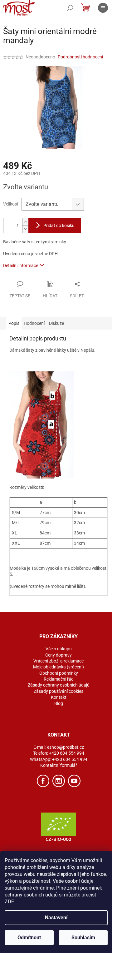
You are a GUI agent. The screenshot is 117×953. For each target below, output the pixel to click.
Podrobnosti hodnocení (80, 56)
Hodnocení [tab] (34, 323)
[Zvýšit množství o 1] (25, 222)
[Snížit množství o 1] (25, 229)
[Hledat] (70, 8)
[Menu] (103, 8)
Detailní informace (20, 265)
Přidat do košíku (59, 225)
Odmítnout (29, 938)
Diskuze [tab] (56, 323)
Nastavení (56, 918)
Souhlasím (83, 938)
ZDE (9, 902)
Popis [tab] (13, 323)
